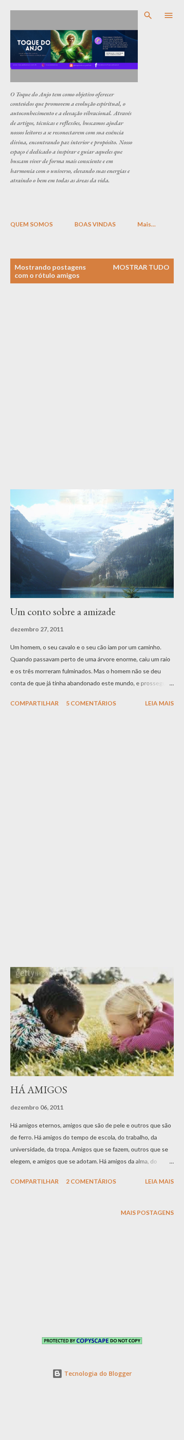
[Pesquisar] (148, 15)
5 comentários (91, 703)
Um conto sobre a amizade (63, 611)
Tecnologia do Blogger (97, 1373)
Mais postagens (147, 1212)
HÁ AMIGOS (38, 1089)
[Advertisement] (97, 202)
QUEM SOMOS (31, 224)
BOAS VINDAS (95, 224)
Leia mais (159, 703)
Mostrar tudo (141, 267)
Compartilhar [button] (34, 703)
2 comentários (91, 1181)
